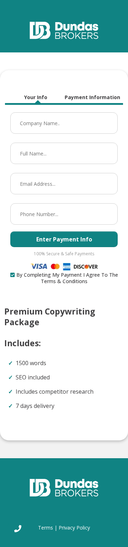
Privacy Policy (74, 527)
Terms (45, 527)
